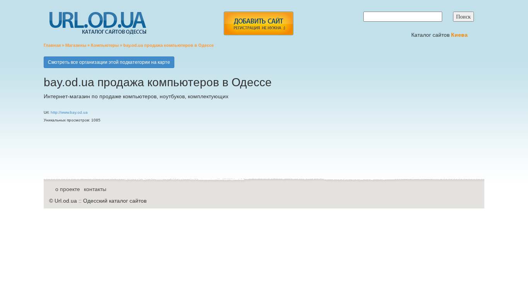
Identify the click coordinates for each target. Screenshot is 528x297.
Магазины (75, 45)
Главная (52, 45)
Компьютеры (105, 45)
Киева (460, 35)
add (258, 23)
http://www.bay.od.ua (69, 112)
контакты (95, 189)
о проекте (67, 189)
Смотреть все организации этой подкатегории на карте (109, 62)
